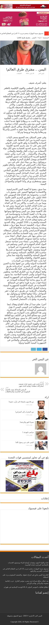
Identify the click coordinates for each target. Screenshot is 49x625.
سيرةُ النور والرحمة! (27, 422)
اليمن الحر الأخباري (35, 616)
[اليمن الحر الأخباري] (24, 6)
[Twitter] (26, 618)
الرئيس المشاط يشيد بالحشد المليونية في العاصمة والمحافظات (17, 390)
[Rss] (29, 618)
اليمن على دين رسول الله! (24, 442)
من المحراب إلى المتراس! (24, 412)
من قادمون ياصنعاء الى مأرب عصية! (21, 402)
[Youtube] (24, 618)
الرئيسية (46, 38)
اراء (39, 38)
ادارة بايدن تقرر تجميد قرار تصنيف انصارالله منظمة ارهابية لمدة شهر (31, 384)
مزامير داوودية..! (28, 432)
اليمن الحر (41, 73)
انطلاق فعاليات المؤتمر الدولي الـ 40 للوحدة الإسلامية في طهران (26, 587)
